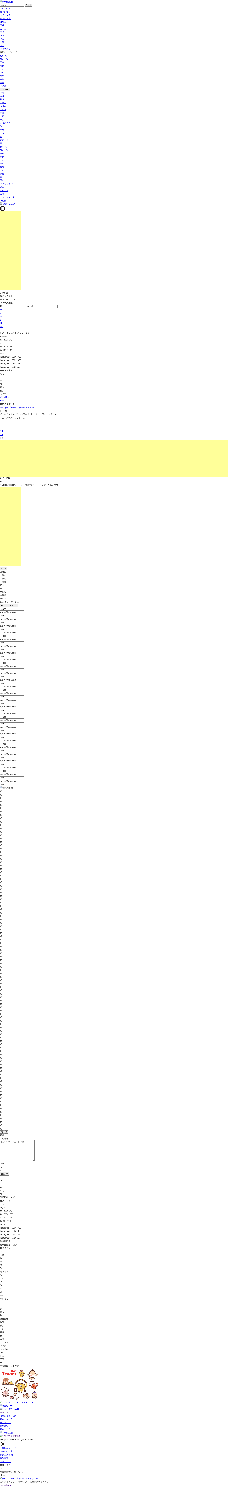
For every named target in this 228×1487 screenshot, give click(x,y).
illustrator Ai (5, 1485)
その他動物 (5, 397)
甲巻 (2, 25)
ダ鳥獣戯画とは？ (8, 8)
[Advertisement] (10, 250)
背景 (2, 82)
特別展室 (4, 1426)
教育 (2, 76)
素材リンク (5, 1429)
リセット (13, 606)
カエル (3, 28)
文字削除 (4, 1174)
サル (2, 45)
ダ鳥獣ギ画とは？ (8, 1416)
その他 (3, 86)
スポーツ (4, 59)
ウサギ (3, 32)
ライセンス (5, 15)
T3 (1, 428)
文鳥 (2, 42)
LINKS (3, 22)
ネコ (2, 39)
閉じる (3, 568)
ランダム (4, 606)
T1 (1, 421)
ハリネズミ (5, 49)
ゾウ (2, 130)
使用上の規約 (6, 1455)
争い (2, 72)
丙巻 (2, 96)
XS (1, 309)
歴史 (2, 180)
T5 (1, 434)
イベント (4, 190)
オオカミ (4, 140)
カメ (2, 133)
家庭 (2, 173)
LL (1, 323)
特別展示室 (5, 18)
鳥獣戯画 (29, 407)
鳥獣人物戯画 (19, 407)
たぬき (3, 407)
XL (1, 326)
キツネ (3, 35)
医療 (2, 62)
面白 (2, 69)
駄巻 (2, 99)
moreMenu (5, 89)
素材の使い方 (6, 12)
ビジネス (4, 55)
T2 (1, 424)
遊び (2, 187)
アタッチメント (7, 197)
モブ (8, 407)
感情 (2, 65)
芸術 (2, 79)
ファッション (6, 184)
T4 (1, 431)
